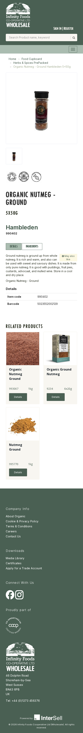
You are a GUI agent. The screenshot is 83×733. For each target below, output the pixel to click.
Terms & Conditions (19, 526)
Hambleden (22, 227)
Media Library (15, 558)
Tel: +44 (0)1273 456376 (23, 700)
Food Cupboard (32, 59)
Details (13, 246)
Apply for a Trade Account (24, 568)
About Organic (15, 516)
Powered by (26, 718)
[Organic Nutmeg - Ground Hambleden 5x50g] (14, 156)
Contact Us (13, 536)
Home (12, 59)
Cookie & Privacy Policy (22, 521)
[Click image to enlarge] (41, 108)
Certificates (13, 563)
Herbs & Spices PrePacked (30, 62)
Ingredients (32, 246)
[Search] (73, 38)
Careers (11, 531)
